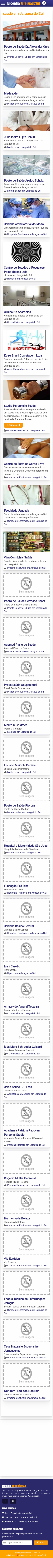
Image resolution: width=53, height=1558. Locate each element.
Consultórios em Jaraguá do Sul (23, 322)
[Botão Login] (44, 3)
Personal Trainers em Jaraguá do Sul (26, 430)
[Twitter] (13, 1501)
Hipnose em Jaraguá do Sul (21, 278)
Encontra (23, 3)
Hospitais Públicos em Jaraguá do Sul (27, 234)
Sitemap (36, 1553)
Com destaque (22, 1521)
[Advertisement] (26, 1447)
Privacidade (26, 1553)
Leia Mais (12, 425)
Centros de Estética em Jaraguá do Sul (27, 477)
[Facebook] (5, 1501)
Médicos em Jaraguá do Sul (21, 147)
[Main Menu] (3, 3)
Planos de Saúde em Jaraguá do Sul (25, 103)
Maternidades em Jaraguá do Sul (24, 190)
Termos (17, 1553)
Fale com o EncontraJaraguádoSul (21, 1517)
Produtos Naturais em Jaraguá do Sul (26, 567)
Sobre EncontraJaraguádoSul (18, 1513)
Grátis (35, 1521)
